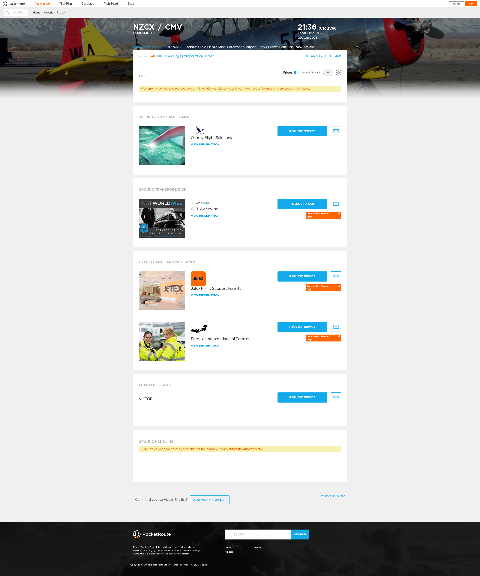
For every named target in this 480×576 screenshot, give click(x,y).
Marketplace (42, 3)
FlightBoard (111, 3)
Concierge (87, 3)
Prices (288, 72)
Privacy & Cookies (199, 564)
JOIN (471, 3)
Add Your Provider (209, 500)
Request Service (302, 131)
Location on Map (145, 47)
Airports (48, 12)
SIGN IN (456, 3)
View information (205, 144)
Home (36, 12)
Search (300, 534)
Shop (130, 3)
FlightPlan (65, 3)
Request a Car (302, 203)
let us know (234, 88)
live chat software (332, 496)
